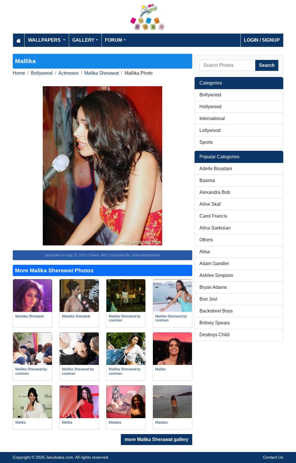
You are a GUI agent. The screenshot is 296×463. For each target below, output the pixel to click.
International (212, 118)
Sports (206, 142)
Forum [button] (113, 40)
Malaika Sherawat (29, 316)
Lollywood (210, 130)
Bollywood (42, 73)
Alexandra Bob (214, 192)
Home (19, 73)
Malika (160, 369)
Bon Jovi (208, 299)
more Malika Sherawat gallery (156, 439)
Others (206, 239)
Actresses (68, 73)
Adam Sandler (214, 263)
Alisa (204, 251)
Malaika (115, 422)
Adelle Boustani (215, 168)
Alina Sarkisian (215, 227)
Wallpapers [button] (45, 40)
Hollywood (210, 106)
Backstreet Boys (216, 310)
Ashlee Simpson (216, 275)
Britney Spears (214, 322)
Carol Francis (213, 216)
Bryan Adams (213, 287)
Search (267, 65)
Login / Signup (262, 40)
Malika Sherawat (101, 73)
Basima (207, 180)
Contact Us (273, 457)
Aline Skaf (210, 204)
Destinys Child (214, 334)
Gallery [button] (83, 40)
